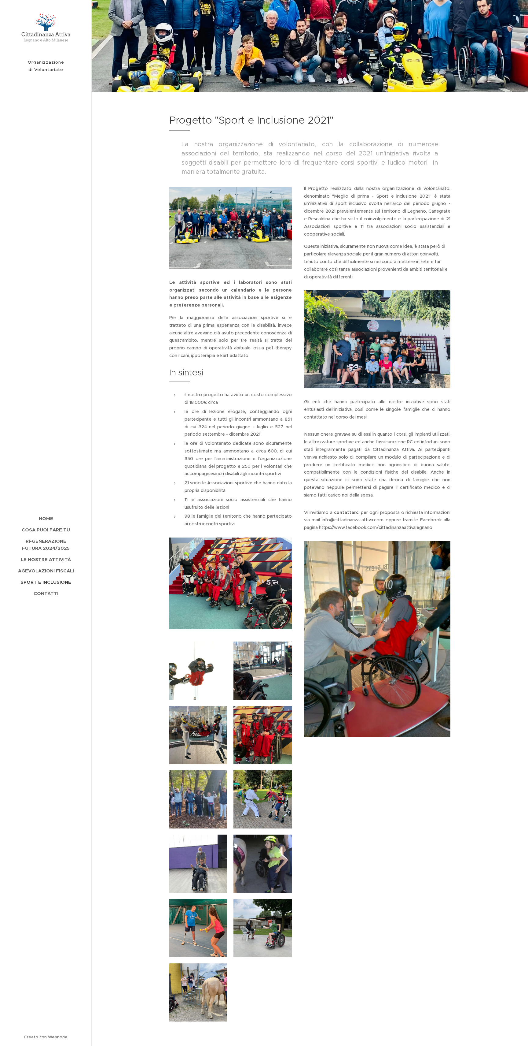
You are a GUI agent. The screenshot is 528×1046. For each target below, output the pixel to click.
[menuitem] (46, 518)
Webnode (58, 1037)
